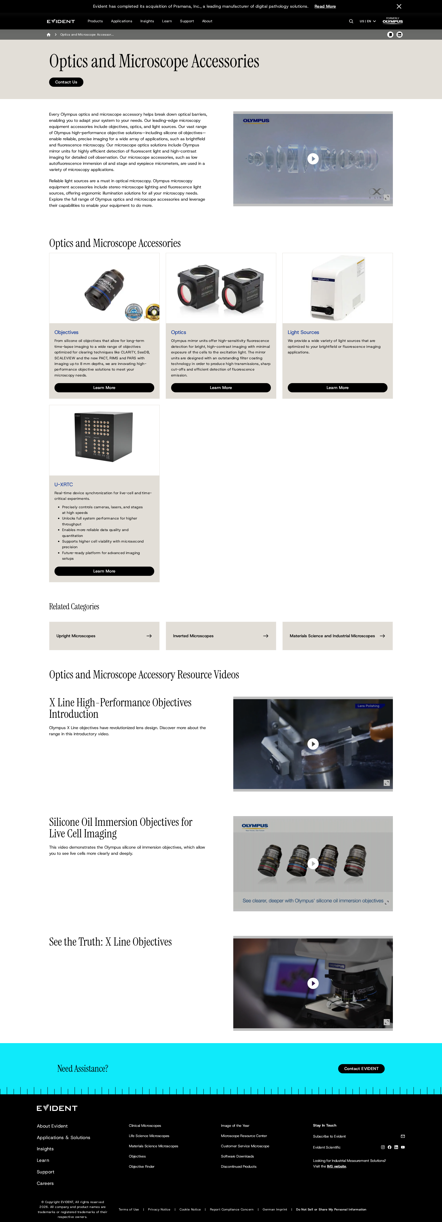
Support (187, 21)
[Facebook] (389, 1148)
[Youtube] (403, 1148)
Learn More (104, 387)
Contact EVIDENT (361, 1068)
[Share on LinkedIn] (399, 34)
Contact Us (66, 82)
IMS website (336, 1166)
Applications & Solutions (64, 1137)
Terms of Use (129, 1209)
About (207, 21)
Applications (121, 21)
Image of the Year (235, 1125)
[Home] (48, 34)
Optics (178, 332)
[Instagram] (383, 1148)
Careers (45, 1183)
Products (95, 21)
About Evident (52, 1126)
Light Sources (303, 332)
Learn (167, 21)
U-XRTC (63, 484)
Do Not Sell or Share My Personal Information (331, 1209)
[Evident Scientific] (61, 21)
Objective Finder (141, 1166)
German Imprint (275, 1209)
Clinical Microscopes (145, 1125)
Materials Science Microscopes (153, 1146)
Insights (147, 21)
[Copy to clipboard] (390, 34)
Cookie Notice (190, 1209)
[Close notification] (399, 6)
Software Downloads (237, 1156)
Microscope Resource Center (244, 1135)
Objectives (66, 332)
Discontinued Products (239, 1166)
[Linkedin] (396, 1148)
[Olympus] (393, 22)
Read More (325, 6)
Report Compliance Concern (232, 1209)
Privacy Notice (159, 1209)
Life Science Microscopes (149, 1135)
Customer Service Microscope (245, 1146)
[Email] (403, 1137)
